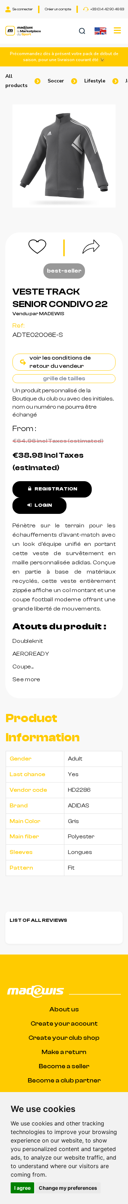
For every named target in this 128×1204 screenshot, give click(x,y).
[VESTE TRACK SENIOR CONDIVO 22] (64, 156)
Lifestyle (94, 80)
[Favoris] (46, 248)
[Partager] (82, 248)
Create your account (64, 1023)
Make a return (64, 1052)
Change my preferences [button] (68, 1188)
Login (43, 505)
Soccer (56, 80)
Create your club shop (64, 1038)
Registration (55, 489)
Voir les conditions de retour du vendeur (60, 362)
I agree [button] (22, 1188)
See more (26, 679)
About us (64, 1009)
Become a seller (64, 1066)
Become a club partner (64, 1080)
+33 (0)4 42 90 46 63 (107, 9)
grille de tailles (64, 378)
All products (16, 81)
